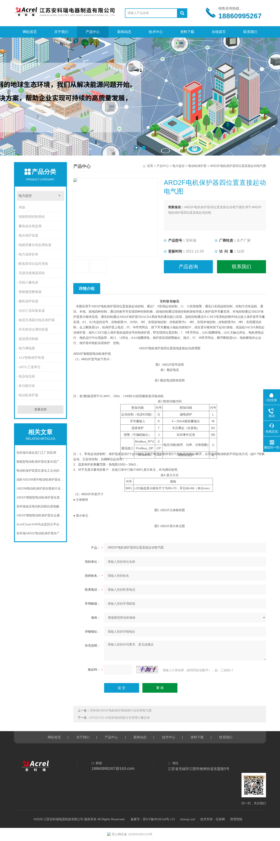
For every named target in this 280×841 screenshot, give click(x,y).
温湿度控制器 (28, 339)
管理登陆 (236, 819)
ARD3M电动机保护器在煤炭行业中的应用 (40, 488)
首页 (150, 166)
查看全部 (40, 409)
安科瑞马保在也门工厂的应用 (36, 452)
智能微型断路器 (30, 292)
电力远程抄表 (28, 254)
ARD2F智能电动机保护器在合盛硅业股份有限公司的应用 (40, 515)
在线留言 (219, 32)
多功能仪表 (27, 386)
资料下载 (187, 32)
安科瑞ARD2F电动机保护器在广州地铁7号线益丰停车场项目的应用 (40, 533)
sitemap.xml (187, 819)
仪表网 (220, 819)
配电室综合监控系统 (33, 263)
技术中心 (156, 32)
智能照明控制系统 (32, 216)
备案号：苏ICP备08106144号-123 (153, 819)
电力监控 (25, 195)
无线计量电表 (28, 282)
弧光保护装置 (28, 235)
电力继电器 (27, 348)
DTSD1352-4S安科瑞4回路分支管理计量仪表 (120, 717)
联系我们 (250, 32)
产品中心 (93, 32)
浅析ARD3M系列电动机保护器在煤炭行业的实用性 (40, 479)
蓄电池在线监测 (30, 226)
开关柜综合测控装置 (33, 329)
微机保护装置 (28, 301)
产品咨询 (188, 266)
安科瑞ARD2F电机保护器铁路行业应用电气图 (121, 710)
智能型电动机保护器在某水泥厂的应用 (40, 461)
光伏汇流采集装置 (32, 310)
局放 (22, 207)
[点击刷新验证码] (147, 669)
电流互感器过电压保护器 (37, 320)
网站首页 (30, 32)
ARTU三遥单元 (29, 367)
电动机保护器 (28, 395)
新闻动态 (124, 32)
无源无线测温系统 (32, 273)
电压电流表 (27, 376)
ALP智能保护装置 (31, 357)
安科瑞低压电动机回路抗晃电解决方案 (40, 506)
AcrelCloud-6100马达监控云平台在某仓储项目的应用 (40, 524)
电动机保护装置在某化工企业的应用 (40, 470)
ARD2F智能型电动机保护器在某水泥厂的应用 (40, 497)
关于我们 (61, 32)
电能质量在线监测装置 (35, 245)
